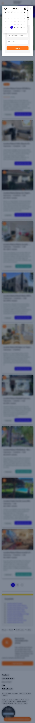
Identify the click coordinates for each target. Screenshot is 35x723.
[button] (30, 8)
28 (18, 27)
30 (24, 27)
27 (15, 27)
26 (11, 27)
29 (21, 27)
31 (5, 30)
